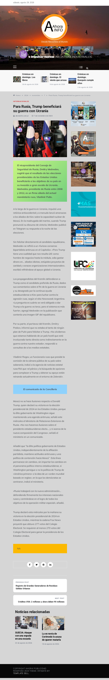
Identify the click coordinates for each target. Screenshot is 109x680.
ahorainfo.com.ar (22, 116)
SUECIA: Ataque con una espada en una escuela (23, 635)
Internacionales (21, 101)
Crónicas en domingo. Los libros (28, 77)
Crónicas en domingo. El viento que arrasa (58, 77)
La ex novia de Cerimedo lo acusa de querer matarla (51, 636)
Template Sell (21, 673)
